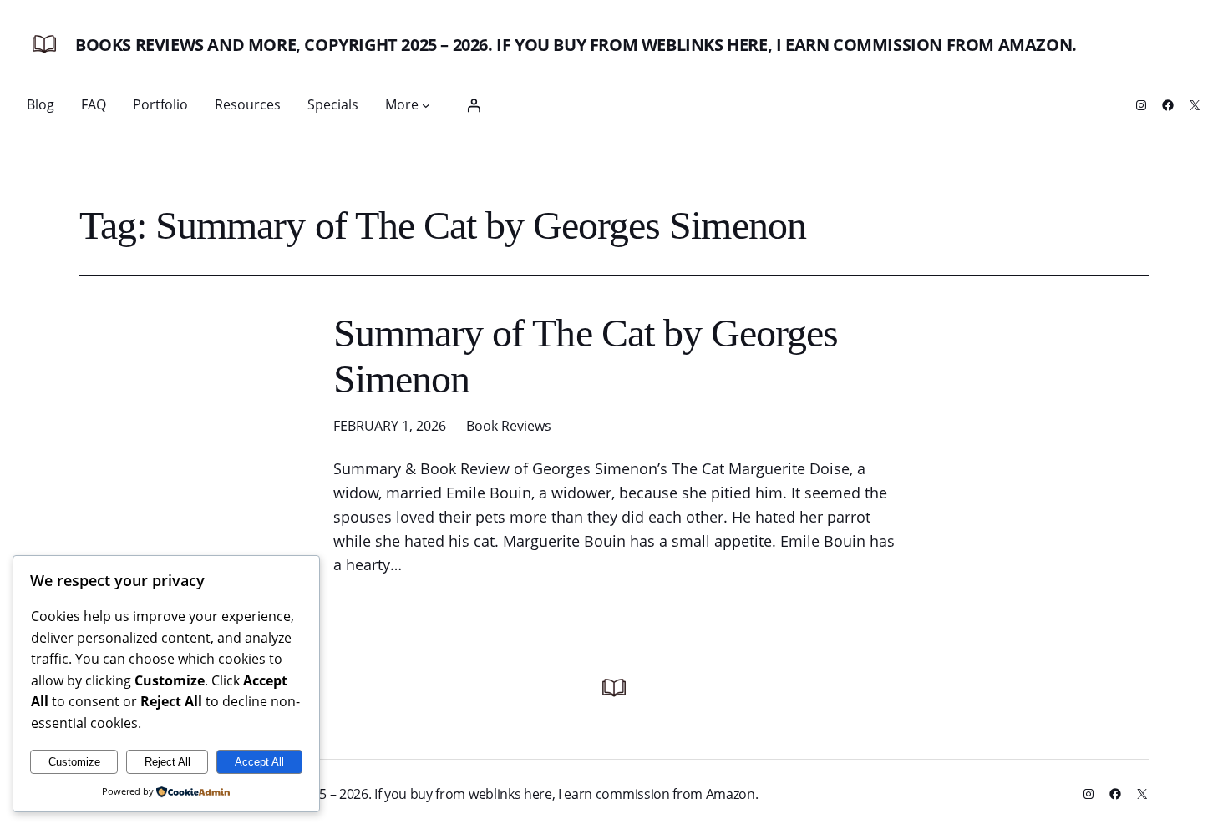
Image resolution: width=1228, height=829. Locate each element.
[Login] (473, 105)
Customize (74, 762)
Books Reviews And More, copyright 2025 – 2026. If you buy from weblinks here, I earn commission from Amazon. (576, 44)
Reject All (167, 762)
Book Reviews (508, 426)
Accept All (259, 762)
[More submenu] (426, 105)
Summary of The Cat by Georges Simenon (585, 356)
